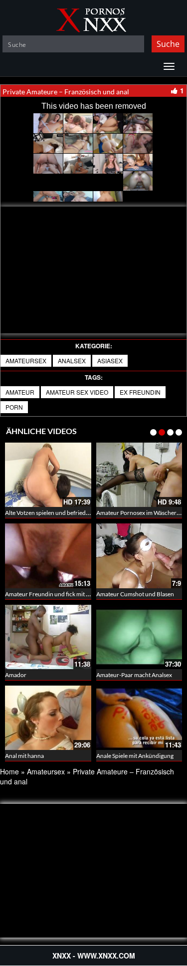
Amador (15, 675)
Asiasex (110, 360)
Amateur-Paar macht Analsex (134, 675)
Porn (14, 407)
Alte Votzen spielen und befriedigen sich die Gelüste (71, 512)
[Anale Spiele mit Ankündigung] (139, 718)
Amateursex (25, 360)
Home (9, 771)
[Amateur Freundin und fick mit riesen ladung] (48, 555)
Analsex (72, 360)
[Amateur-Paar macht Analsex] (139, 637)
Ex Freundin (140, 392)
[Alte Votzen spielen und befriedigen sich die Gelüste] (48, 475)
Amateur (19, 392)
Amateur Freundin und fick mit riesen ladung (63, 594)
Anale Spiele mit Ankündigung (135, 755)
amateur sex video (77, 392)
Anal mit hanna (24, 755)
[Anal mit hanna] (48, 718)
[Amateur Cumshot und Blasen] (139, 555)
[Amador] (48, 637)
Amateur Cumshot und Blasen (135, 594)
